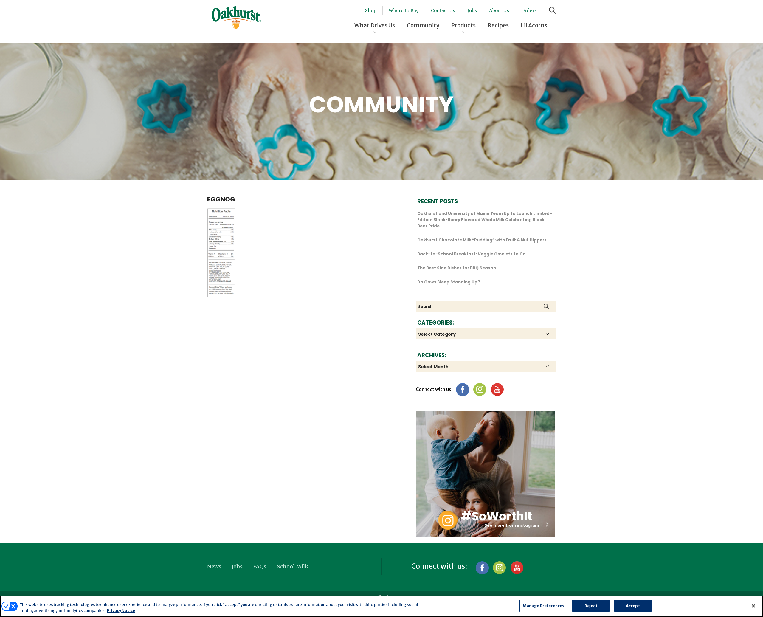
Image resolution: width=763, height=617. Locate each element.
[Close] (753, 606)
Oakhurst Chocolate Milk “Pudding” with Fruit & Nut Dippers (482, 240)
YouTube (497, 389)
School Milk (292, 566)
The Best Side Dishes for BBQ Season (456, 268)
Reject (591, 605)
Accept (633, 605)
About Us (499, 10)
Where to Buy (404, 10)
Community (423, 25)
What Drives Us (374, 25)
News (214, 566)
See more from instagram (511, 525)
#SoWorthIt (496, 516)
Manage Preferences (543, 605)
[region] (381, 606)
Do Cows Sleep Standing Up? (448, 282)
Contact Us (443, 10)
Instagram (479, 389)
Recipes (498, 25)
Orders (529, 10)
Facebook (462, 389)
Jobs (472, 10)
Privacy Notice (121, 610)
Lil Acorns (534, 25)
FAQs (259, 566)
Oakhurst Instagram (448, 520)
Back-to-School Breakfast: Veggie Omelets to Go (471, 254)
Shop (370, 10)
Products (463, 25)
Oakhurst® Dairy (236, 17)
